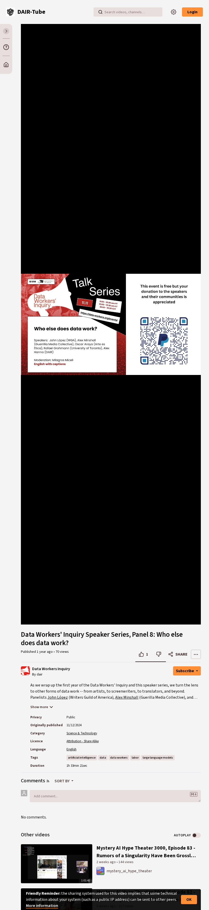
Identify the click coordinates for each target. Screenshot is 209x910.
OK (189, 899)
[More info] (6, 47)
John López (57, 697)
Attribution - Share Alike (83, 741)
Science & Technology (82, 733)
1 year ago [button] (45, 651)
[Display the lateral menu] (6, 31)
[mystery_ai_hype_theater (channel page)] (100, 871)
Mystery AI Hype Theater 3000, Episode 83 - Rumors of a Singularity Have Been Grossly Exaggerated (145, 852)
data (103, 758)
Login (192, 12)
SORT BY (62, 781)
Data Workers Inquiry (51, 669)
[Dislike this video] (159, 654)
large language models (158, 758)
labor (135, 758)
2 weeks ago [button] (106, 862)
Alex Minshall (126, 697)
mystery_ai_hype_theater (129, 871)
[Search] (100, 12)
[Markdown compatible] (194, 794)
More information (42, 905)
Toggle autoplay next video (196, 835)
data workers (119, 758)
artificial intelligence (82, 758)
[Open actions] (196, 654)
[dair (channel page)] (25, 670)
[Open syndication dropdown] (47, 781)
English (71, 749)
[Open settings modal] (173, 12)
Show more (39, 707)
